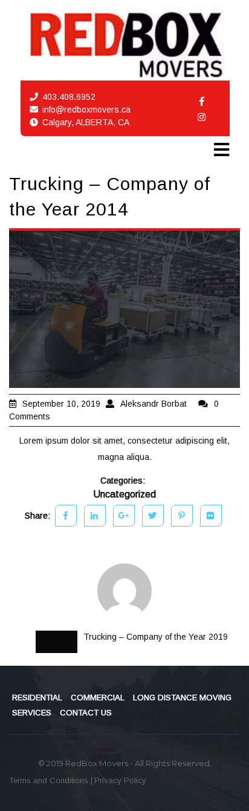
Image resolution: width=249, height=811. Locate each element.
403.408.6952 (68, 97)
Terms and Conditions (50, 780)
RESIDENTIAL (37, 697)
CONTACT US (86, 712)
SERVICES (31, 712)
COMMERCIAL (97, 697)
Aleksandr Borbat (153, 404)
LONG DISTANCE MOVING (182, 697)
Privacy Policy (120, 780)
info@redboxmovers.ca (86, 109)
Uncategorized (124, 494)
